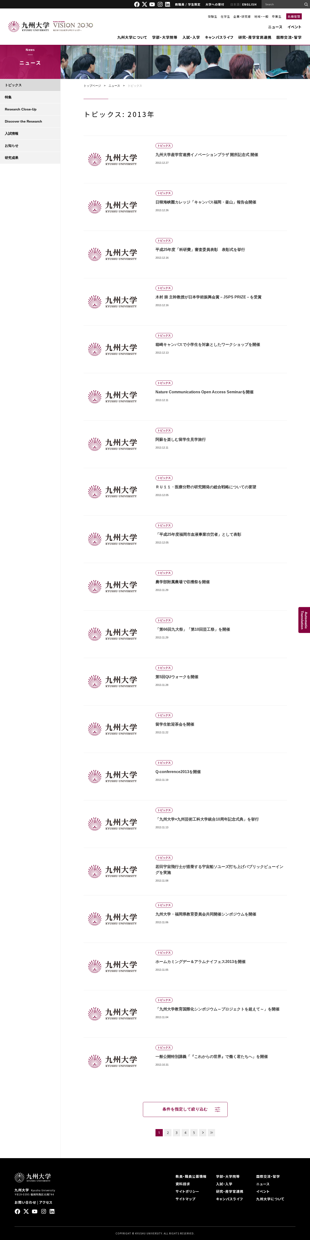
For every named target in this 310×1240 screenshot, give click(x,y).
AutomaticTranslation (304, 620)
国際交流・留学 (289, 37)
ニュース (275, 26)
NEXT (202, 1132)
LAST (211, 1132)
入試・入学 (191, 37)
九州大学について (132, 37)
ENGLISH (249, 4)
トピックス (13, 85)
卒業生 (276, 16)
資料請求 (183, 1183)
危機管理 (294, 16)
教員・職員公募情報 (191, 1176)
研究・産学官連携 (229, 1191)
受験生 (212, 16)
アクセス (46, 1202)
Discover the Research (23, 121)
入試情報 (11, 133)
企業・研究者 (242, 16)
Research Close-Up (21, 109)
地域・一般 (261, 16)
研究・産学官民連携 (254, 37)
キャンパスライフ (219, 37)
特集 (8, 97)
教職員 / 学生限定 (188, 4)
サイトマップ (185, 1198)
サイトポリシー (187, 1191)
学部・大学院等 (165, 37)
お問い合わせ (25, 1202)
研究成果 (11, 158)
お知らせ (11, 145)
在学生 (225, 16)
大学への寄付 (214, 4)
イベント (294, 26)
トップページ (92, 85)
